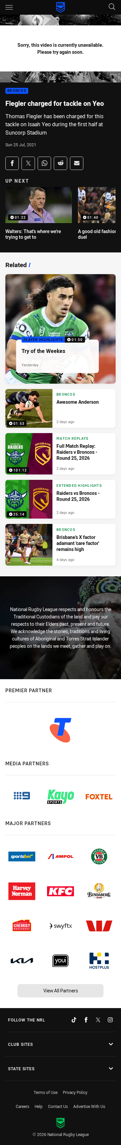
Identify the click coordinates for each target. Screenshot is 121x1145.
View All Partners (60, 990)
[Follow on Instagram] (110, 1020)
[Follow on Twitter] (98, 1020)
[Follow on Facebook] (86, 1020)
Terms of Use (45, 1092)
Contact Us (58, 1106)
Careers (22, 1106)
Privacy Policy (75, 1092)
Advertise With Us (89, 1106)
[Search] (112, 7)
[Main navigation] (9, 7)
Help (39, 1106)
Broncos (16, 91)
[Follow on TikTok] (74, 1020)
